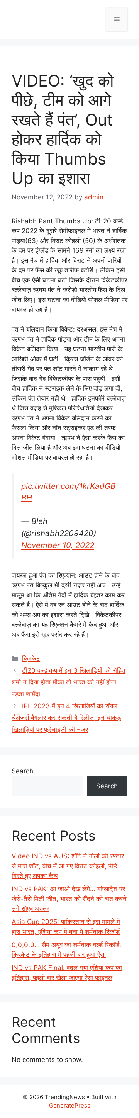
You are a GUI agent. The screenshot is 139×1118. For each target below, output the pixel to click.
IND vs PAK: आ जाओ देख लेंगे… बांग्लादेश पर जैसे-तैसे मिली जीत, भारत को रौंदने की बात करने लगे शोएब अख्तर (69, 898)
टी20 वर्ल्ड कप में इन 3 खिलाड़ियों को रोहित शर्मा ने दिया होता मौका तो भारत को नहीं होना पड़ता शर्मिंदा (68, 682)
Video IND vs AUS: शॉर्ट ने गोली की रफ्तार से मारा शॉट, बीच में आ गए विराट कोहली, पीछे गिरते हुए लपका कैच (68, 866)
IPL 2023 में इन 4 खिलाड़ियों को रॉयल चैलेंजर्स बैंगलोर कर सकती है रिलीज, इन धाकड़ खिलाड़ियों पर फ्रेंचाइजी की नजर (66, 717)
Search (22, 771)
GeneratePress (69, 1105)
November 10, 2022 (57, 545)
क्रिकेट (31, 658)
